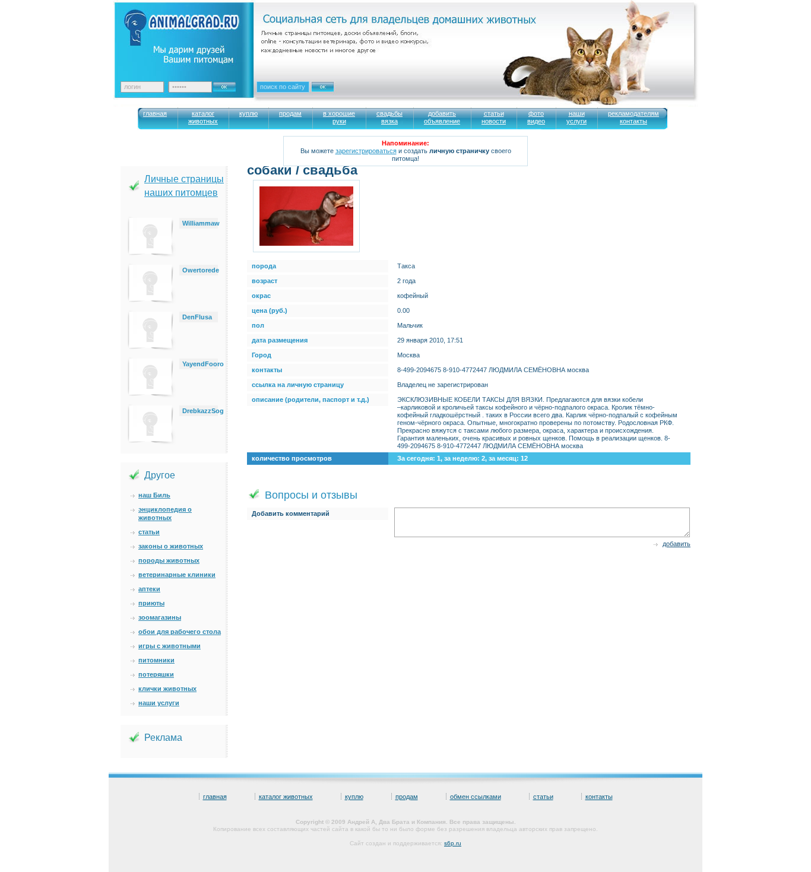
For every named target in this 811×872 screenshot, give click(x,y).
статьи (149, 531)
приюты (151, 603)
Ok (228, 84)
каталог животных (286, 796)
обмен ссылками (475, 796)
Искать (335, 94)
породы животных (168, 560)
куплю (354, 796)
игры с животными (169, 645)
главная (215, 796)
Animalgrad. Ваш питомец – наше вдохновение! (191, 36)
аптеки (149, 588)
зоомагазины (159, 617)
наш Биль (154, 495)
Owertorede (200, 270)
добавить (676, 543)
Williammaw (201, 223)
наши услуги (158, 702)
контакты (599, 796)
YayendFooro (203, 363)
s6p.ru (452, 843)
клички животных (167, 688)
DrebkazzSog (203, 410)
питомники (156, 660)
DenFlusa (197, 317)
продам (406, 796)
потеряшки (156, 674)
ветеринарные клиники (177, 574)
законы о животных (170, 546)
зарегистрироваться (366, 150)
